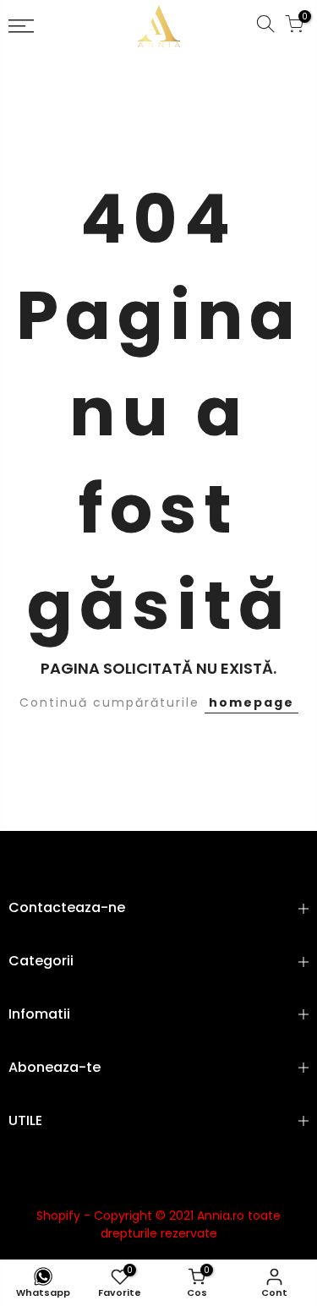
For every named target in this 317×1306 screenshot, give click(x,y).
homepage (251, 702)
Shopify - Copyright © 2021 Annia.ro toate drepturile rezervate (158, 1224)
